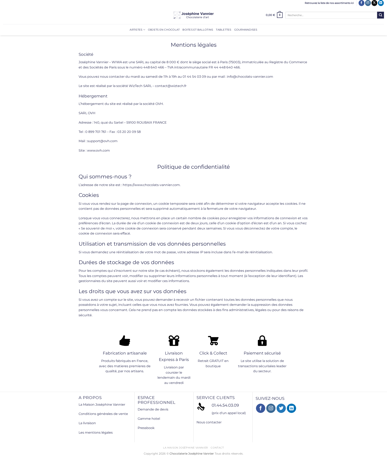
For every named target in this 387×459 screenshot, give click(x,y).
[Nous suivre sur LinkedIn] (381, 3)
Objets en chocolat (164, 29)
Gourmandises (245, 29)
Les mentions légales (96, 432)
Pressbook (146, 428)
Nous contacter (209, 422)
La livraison (87, 423)
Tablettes (223, 29)
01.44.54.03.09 (225, 405)
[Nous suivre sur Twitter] (281, 408)
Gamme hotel (149, 419)
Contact (217, 447)
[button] (274, 15)
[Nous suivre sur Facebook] (361, 3)
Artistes (136, 29)
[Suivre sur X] (374, 3)
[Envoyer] (380, 15)
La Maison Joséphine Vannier (102, 404)
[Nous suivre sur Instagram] (368, 3)
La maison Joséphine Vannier (185, 447)
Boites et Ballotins (197, 29)
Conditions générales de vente (103, 414)
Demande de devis (153, 409)
